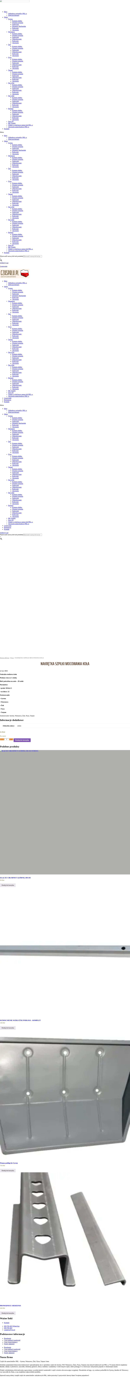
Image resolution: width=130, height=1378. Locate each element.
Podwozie (15, 28)
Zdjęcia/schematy (13, 15)
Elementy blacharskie (19, 26)
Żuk (9, 45)
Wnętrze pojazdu (17, 23)
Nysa (9, 57)
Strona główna (4, 658)
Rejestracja (7, 400)
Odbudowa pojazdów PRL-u (17, 13)
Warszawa (11, 32)
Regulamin (7, 1338)
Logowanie (3, 266)
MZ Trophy (12, 123)
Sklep (6, 17)
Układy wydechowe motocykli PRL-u (20, 125)
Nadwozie (15, 24)
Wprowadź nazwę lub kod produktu (11, 256)
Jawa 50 (10, 121)
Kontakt (6, 129)
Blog (5, 12)
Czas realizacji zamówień (12, 1340)
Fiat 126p (11, 96)
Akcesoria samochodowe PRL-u (18, 127)
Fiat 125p (11, 83)
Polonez (10, 108)
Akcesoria (15, 30)
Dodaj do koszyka (22, 740)
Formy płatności (9, 1344)
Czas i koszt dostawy (11, 1342)
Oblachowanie (17, 39)
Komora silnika (17, 21)
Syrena (10, 19)
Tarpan (10, 70)
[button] (65, 132)
